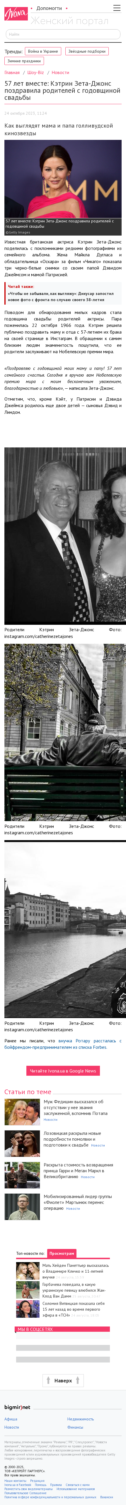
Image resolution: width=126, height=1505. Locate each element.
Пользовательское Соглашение (25, 1493)
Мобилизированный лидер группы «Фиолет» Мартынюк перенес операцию (78, 1202)
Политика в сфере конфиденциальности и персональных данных (50, 1497)
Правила (56, 1485)
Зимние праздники (24, 61)
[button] (63, 1380)
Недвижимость (80, 1419)
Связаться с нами (78, 1485)
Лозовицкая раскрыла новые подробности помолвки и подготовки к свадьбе (72, 1139)
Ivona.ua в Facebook (17, 1485)
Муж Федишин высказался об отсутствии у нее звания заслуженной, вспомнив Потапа (76, 1107)
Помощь (40, 1485)
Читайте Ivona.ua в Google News (63, 1071)
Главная (12, 72)
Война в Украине (43, 51)
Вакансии (106, 1497)
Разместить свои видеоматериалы (28, 1489)
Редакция (37, 1481)
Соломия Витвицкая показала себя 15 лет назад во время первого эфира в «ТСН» (73, 1309)
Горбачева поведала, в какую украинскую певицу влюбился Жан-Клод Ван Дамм (74, 1290)
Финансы (75, 1427)
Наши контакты (15, 1481)
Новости (60, 72)
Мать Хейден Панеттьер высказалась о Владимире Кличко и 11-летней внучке (75, 1271)
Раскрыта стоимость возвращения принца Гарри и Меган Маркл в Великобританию (78, 1170)
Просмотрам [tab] (62, 1253)
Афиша (10, 1419)
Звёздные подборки (87, 51)
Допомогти (49, 8)
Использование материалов (76, 1489)
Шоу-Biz (35, 72)
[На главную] (69, 21)
